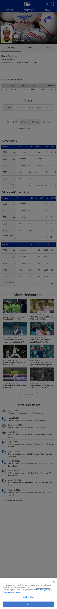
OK (28, 604)
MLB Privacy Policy (42, 590)
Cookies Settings (28, 597)
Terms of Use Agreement (11, 592)
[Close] (54, 582)
